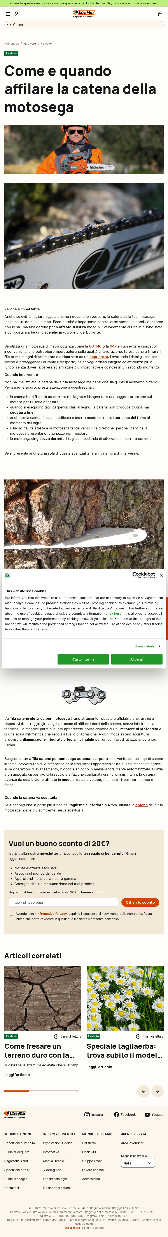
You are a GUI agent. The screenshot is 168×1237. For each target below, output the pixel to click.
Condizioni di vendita (19, 1143)
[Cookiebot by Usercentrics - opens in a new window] (136, 575)
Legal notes (72, 1227)
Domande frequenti (57, 1188)
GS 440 (95, 346)
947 (113, 346)
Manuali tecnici (54, 1161)
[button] (143, 1091)
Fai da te (46, 43)
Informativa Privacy (52, 913)
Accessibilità (91, 1179)
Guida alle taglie (15, 1179)
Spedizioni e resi (16, 1170)
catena (141, 805)
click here (113, 613)
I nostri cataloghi (55, 1179)
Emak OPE (89, 1152)
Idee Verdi (30, 43)
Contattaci (11, 1188)
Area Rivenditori (132, 1143)
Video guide (52, 1170)
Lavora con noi (93, 1170)
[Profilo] (16, 13)
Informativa (51, 1152)
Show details (144, 646)
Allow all (137, 659)
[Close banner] (161, 575)
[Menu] (7, 13)
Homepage (11, 43)
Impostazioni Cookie (58, 1143)
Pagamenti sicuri (16, 1161)
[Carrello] (160, 13)
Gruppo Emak (92, 1161)
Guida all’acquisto (17, 1152)
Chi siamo (89, 1143)
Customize (80, 659)
